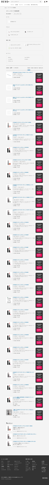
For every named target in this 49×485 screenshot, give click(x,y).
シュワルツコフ (3, 469)
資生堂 (8, 466)
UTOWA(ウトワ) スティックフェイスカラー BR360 (22, 159)
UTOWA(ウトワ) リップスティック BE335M (21, 147)
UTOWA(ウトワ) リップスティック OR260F (21, 234)
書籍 (33, 469)
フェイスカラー (27, 57)
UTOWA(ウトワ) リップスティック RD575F (20, 309)
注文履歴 (16, 4)
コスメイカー (16, 466)
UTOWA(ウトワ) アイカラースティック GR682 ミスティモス (23, 198)
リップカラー (10, 59)
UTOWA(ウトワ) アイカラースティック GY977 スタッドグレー (23, 210)
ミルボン (8, 461)
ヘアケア (27, 466)
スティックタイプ (16, 123)
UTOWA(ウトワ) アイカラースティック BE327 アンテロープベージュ (23, 135)
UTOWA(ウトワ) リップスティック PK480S (20, 272)
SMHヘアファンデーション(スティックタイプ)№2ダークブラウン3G (23, 98)
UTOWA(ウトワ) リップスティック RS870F (20, 359)
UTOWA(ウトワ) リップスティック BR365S (20, 172)
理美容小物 (33, 466)
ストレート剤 (28, 462)
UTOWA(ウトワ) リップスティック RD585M (21, 334)
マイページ (12, 4)
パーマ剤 (27, 461)
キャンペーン (21, 4)
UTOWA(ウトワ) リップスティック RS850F (20, 347)
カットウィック (34, 464)
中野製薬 (2, 466)
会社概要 (43, 461)
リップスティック (30, 31)
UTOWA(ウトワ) (13, 21)
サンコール (9, 469)
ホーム (6, 7)
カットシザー (34, 462)
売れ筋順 (32, 67)
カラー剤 (27, 464)
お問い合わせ (44, 471)
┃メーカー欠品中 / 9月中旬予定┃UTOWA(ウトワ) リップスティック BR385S (23, 398)
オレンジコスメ (16, 469)
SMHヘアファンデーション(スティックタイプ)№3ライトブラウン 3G (23, 110)
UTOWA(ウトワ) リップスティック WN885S (21, 384)
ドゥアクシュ (16, 464)
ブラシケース (10, 61)
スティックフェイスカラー (15, 31)
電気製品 (33, 461)
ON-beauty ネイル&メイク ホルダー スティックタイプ (22, 72)
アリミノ (2, 462)
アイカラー (26, 59)
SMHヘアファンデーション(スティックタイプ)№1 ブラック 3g (23, 85)
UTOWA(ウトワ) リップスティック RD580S (20, 322)
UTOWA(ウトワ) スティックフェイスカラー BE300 (22, 122)
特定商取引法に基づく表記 (44, 468)
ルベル (8, 462)
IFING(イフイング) (17, 461)
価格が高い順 (41, 67)
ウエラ (2, 461)
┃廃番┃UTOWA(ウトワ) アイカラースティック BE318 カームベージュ (23, 410)
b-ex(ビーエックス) (10, 464)
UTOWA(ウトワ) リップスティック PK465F (20, 247)
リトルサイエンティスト (18, 462)
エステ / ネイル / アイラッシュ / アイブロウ (33, 45)
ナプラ (2, 464)
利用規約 (43, 462)
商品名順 (29, 67)
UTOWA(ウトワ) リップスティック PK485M (21, 284)
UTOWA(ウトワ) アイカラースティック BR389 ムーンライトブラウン (23, 185)
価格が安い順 (36, 67)
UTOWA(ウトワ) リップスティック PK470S (20, 259)
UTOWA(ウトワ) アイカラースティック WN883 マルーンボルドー (23, 373)
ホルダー (9, 57)
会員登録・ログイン (39, 80)
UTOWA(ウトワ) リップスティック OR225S (21, 222)
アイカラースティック (14, 34)
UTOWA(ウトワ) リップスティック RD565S (20, 297)
